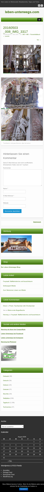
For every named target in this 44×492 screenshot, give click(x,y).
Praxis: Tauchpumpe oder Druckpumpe (22, 306)
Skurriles (6, 394)
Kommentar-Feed (8, 474)
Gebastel (6, 376)
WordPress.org (8, 476)
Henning (5, 314)
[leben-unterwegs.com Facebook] (42, 5)
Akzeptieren (23, 489)
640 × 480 (25, 34)
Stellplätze (6, 398)
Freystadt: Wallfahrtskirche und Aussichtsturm (18, 281)
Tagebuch (6, 402)
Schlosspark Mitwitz (9, 286)
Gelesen (5, 385)
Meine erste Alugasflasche (16, 310)
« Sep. (10, 461)
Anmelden (6, 470)
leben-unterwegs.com (22, 12)
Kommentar (7, 168)
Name (5, 188)
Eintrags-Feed (7, 472)
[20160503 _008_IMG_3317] (22, 59)
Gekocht (5, 380)
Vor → (39, 40)
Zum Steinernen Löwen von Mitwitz (14, 290)
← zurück (6, 36)
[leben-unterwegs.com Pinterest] (39, 5)
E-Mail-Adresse (8, 196)
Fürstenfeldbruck (35, 34)
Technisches (7, 407)
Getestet (6, 389)
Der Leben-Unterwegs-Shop (10, 267)
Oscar (5, 306)
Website (5, 203)
